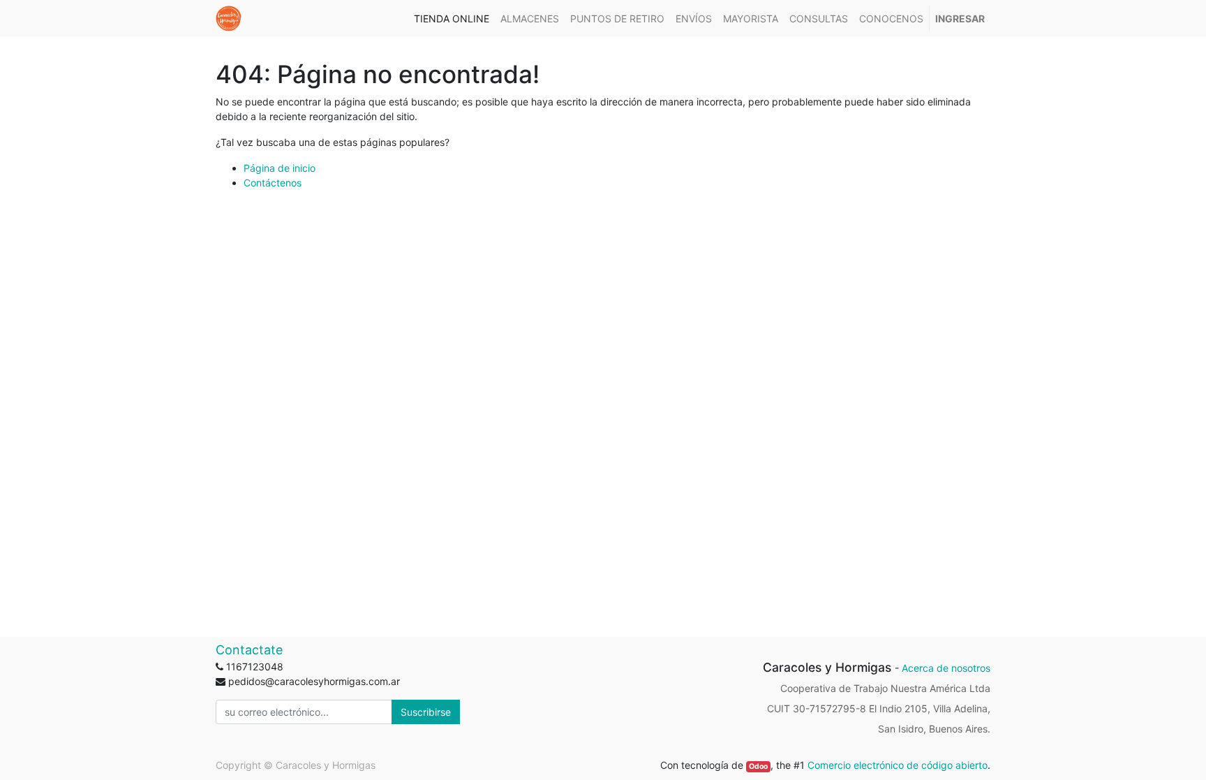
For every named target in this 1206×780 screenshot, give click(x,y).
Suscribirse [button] (426, 712)
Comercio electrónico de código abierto (897, 765)
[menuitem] (451, 18)
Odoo (758, 766)
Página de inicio (279, 168)
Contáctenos (273, 183)
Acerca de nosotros (946, 668)
